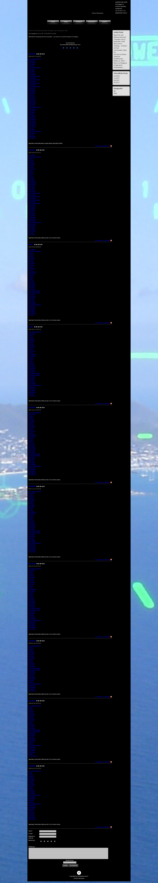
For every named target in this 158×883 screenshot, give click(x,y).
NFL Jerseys (31, 179)
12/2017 (117, 78)
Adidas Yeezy (32, 100)
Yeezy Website (32, 182)
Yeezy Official (32, 116)
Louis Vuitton (32, 74)
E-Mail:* (30, 833)
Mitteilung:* (31, 846)
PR (115, 91)
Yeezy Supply (32, 62)
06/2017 (117, 83)
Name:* (30, 831)
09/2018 (117, 76)
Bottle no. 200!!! (119, 61)
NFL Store (31, 167)
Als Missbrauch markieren (102, 146)
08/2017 (117, 80)
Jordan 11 (31, 162)
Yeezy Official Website (34, 59)
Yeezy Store (31, 72)
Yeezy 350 (31, 66)
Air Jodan (31, 280)
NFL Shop (31, 165)
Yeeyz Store (31, 69)
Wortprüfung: (70, 860)
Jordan (30, 707)
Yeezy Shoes (31, 60)
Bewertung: (31, 840)
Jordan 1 (30, 158)
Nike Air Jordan (32, 756)
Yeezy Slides (31, 71)
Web (115, 93)
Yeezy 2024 (31, 105)
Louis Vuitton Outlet (34, 76)
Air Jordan (31, 177)
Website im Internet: (31, 837)
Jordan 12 (31, 160)
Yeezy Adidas (32, 102)
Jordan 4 (30, 170)
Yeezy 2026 (31, 812)
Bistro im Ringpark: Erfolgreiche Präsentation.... (120, 65)
